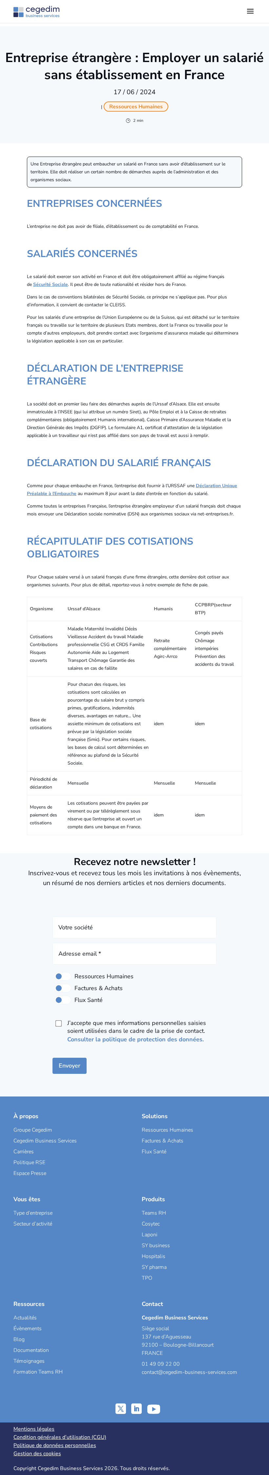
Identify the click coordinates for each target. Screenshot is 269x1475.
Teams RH (154, 1213)
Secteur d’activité (32, 1223)
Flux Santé (154, 1151)
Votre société (75, 927)
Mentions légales (33, 1429)
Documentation (31, 1350)
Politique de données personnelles (54, 1445)
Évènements (27, 1328)
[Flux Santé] (62, 1000)
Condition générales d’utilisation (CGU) (59, 1437)
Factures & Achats (162, 1140)
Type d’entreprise (32, 1213)
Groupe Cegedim (32, 1130)
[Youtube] (153, 1409)
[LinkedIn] (136, 1409)
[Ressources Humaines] (62, 976)
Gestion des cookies (37, 1453)
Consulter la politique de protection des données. (135, 1039)
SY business (156, 1245)
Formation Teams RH (38, 1372)
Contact (152, 1304)
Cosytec (151, 1223)
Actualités (25, 1317)
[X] (121, 1409)
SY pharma (154, 1267)
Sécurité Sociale (50, 284)
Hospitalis (153, 1256)
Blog (19, 1339)
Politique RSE (29, 1162)
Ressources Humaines (167, 1130)
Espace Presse (29, 1173)
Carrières (23, 1151)
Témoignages (29, 1361)
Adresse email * (79, 954)
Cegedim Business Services (45, 1140)
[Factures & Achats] (62, 988)
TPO (147, 1278)
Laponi (149, 1234)
